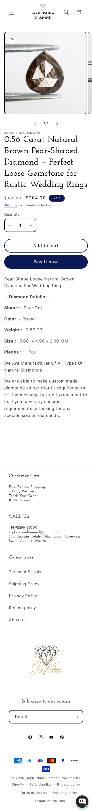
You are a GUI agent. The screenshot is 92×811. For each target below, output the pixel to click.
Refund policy (22, 607)
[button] (11, 12)
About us (18, 619)
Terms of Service (26, 571)
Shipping (10, 205)
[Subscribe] (76, 716)
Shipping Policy (24, 583)
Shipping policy (65, 792)
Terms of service (33, 792)
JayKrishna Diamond (43, 778)
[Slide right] (57, 123)
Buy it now (46, 261)
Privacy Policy (23, 596)
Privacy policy (68, 784)
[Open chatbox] (82, 801)
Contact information (48, 801)
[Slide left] (35, 123)
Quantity (12, 214)
